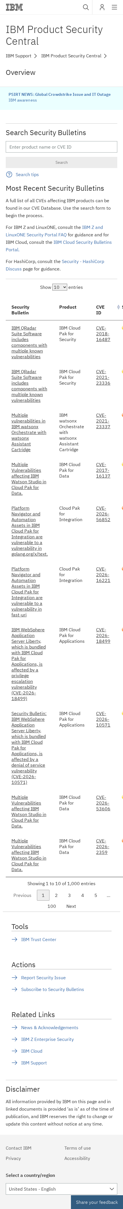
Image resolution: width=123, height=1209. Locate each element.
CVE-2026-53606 (103, 802)
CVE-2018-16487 (103, 333)
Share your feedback (97, 1202)
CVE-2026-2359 (102, 846)
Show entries (61, 287)
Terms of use (77, 1148)
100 (51, 906)
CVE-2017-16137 (103, 470)
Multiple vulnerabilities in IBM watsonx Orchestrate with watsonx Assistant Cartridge (28, 432)
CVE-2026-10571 (103, 719)
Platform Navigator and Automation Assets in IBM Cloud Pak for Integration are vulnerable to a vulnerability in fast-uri (27, 592)
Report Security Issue (43, 977)
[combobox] (85, 7)
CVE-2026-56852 (103, 513)
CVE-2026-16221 (103, 574)
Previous (22, 895)
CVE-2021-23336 (103, 377)
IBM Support (34, 1063)
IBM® (14, 7)
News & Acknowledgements (49, 1027)
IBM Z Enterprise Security (47, 1039)
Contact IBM (18, 1148)
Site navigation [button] (114, 10)
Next (71, 906)
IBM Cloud (31, 1051)
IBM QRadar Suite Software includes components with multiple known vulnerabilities (29, 342)
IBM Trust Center (38, 939)
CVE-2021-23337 (103, 420)
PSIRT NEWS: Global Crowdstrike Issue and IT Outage (60, 94)
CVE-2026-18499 (103, 635)
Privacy (13, 1158)
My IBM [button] (102, 9)
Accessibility (77, 1158)
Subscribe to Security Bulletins (52, 989)
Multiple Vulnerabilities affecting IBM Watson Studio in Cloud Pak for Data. (28, 479)
